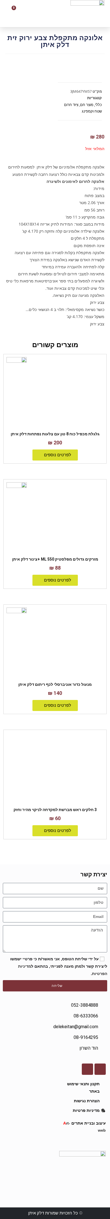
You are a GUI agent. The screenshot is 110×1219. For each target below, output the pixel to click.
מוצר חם (86, 104)
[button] (40, 13)
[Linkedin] (87, 1069)
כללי (98, 104)
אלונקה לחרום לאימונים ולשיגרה (75, 181)
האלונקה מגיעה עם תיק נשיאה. (78, 295)
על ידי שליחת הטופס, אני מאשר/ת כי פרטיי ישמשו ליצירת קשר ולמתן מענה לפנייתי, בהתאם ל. (58, 966)
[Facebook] (100, 1069)
